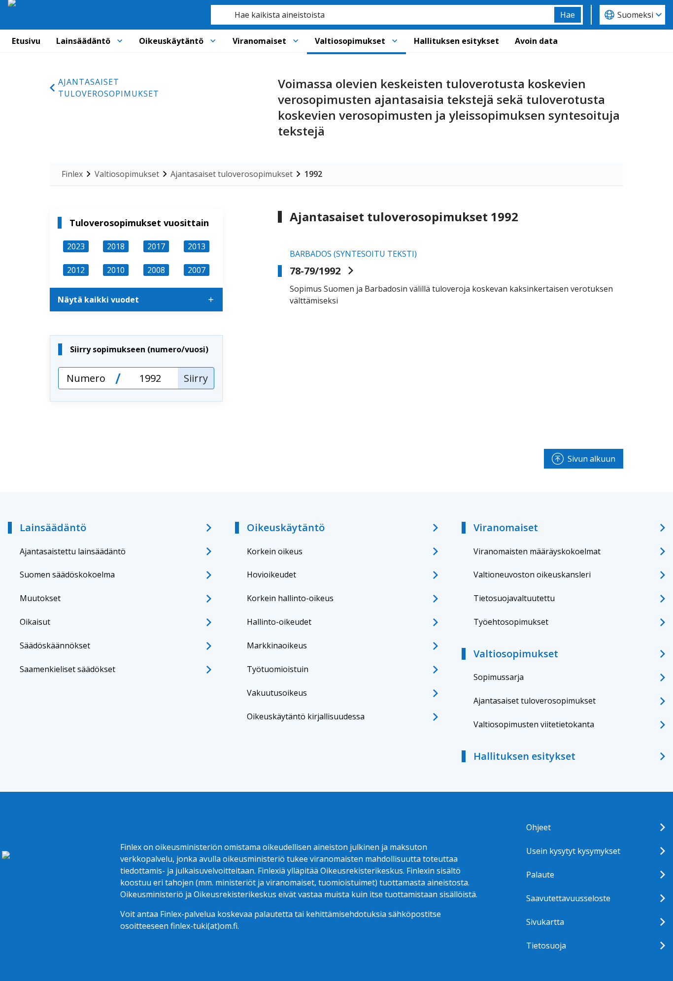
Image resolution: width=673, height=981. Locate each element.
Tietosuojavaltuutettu (514, 598)
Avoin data (536, 40)
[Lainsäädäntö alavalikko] (119, 41)
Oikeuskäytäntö (171, 40)
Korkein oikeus (275, 551)
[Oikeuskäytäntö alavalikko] (212, 41)
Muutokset (40, 598)
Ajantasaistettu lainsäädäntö (73, 551)
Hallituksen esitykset (456, 40)
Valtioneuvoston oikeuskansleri (532, 574)
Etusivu (26, 40)
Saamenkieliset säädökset (67, 669)
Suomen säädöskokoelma (67, 574)
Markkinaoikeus (277, 645)
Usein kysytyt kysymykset (573, 851)
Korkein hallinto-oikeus (290, 598)
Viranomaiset (259, 40)
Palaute (540, 874)
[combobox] (382, 15)
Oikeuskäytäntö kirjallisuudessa (306, 716)
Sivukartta (545, 921)
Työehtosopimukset (510, 621)
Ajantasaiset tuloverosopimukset (108, 87)
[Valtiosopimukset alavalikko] (394, 41)
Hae (567, 14)
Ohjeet (538, 827)
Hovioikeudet (271, 574)
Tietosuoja (546, 945)
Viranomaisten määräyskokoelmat (537, 551)
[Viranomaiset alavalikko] (295, 41)
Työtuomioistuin (277, 669)
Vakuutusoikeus (277, 692)
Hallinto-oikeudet (279, 621)
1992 (313, 174)
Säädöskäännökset (55, 645)
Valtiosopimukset (350, 40)
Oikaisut (35, 621)
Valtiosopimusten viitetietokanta (533, 724)
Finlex (72, 174)
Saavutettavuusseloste (568, 898)
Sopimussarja (498, 677)
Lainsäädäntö (83, 40)
